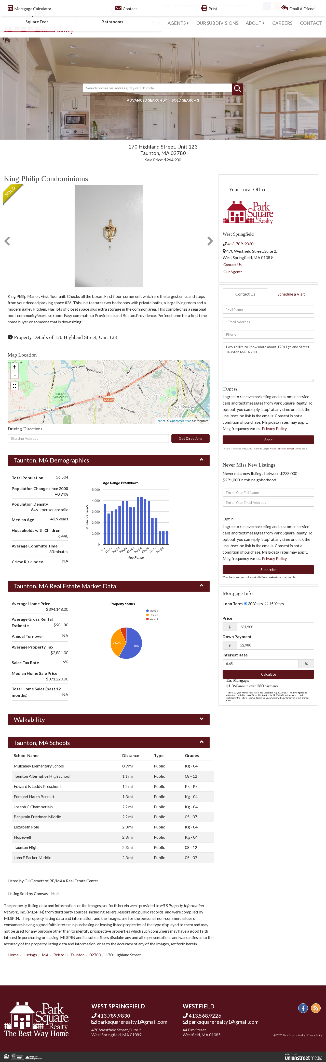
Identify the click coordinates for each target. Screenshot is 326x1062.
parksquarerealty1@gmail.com (132, 1022)
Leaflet (160, 420)
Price (227, 618)
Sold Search (184, 100)
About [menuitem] (254, 23)
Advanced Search (144, 100)
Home (13, 954)
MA (45, 954)
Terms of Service (294, 448)
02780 (95, 954)
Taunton (77, 954)
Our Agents (232, 272)
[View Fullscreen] (14, 386)
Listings (30, 954)
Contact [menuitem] (311, 23)
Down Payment (237, 636)
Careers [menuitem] (282, 23)
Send (268, 439)
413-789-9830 (240, 243)
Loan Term (233, 603)
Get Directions (190, 438)
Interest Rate (235, 654)
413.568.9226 (205, 1015)
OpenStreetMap (180, 420)
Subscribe (268, 569)
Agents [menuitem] (177, 23)
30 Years (255, 603)
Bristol (59, 954)
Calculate (268, 674)
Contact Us (232, 264)
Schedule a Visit (291, 293)
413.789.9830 (114, 1015)
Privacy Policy (274, 428)
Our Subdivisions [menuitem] (217, 23)
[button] (237, 89)
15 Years (276, 603)
